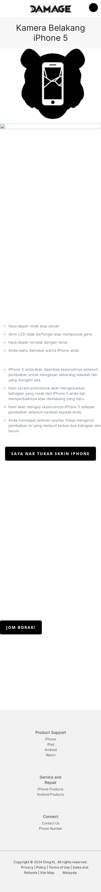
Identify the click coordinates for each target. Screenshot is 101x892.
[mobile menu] (93, 8)
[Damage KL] (50, 8)
